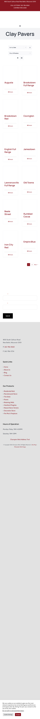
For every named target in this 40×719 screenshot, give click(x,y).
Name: (5, 294)
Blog (5, 373)
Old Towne (28, 182)
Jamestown (29, 149)
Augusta (8, 82)
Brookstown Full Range (29, 84)
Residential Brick (9, 391)
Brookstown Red (10, 117)
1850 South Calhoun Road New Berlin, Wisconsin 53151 (20, 1)
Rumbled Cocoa (27, 215)
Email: (5, 303)
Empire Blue (29, 241)
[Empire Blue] (29, 234)
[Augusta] (10, 72)
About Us (7, 370)
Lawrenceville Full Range (11, 184)
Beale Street (7, 213)
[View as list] (21, 58)
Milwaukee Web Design (20, 447)
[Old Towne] (29, 172)
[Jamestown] (29, 139)
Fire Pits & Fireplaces (10, 413)
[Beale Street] (10, 203)
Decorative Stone (9, 411)
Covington (28, 115)
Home (6, 367)
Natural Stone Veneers (11, 408)
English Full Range (10, 151)
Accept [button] (18, 714)
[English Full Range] (10, 139)
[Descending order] (30, 47)
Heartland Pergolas (10, 405)
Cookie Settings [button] (8, 714)
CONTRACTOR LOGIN (20, 8)
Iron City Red (8, 246)
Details (11, 92)
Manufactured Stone (10, 394)
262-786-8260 (25, 5)
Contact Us (7, 375)
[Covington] (29, 106)
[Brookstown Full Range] (29, 72)
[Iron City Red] (10, 236)
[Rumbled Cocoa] (29, 204)
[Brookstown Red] (10, 106)
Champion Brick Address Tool (20, 439)
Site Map (34, 444)
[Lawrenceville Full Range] (10, 172)
